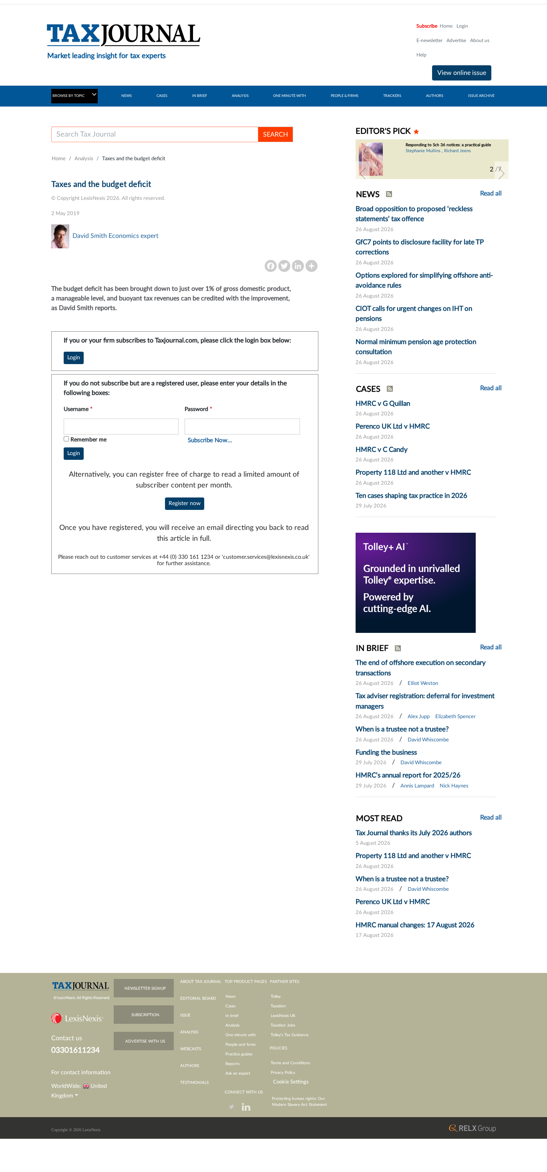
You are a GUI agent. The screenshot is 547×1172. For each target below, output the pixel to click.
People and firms (240, 1045)
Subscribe (426, 26)
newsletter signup (145, 989)
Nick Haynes (454, 786)
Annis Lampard (417, 786)
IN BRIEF (199, 96)
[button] (363, 173)
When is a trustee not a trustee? (402, 729)
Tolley (276, 997)
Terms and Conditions (290, 1063)
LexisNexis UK (283, 1016)
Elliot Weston (423, 683)
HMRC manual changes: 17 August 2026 (415, 925)
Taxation (278, 1006)
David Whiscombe (428, 740)
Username (78, 409)
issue (185, 1015)
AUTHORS (434, 96)
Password (198, 409)
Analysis (83, 158)
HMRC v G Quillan (383, 403)
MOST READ (379, 819)
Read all (491, 193)
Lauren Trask (418, 162)
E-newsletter (429, 40)
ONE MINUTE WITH (289, 96)
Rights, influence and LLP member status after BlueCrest (447, 147)
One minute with (240, 1035)
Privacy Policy (283, 1073)
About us (479, 40)
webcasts (190, 1049)
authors (189, 1066)
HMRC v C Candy (382, 449)
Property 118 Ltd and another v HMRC (413, 472)
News (230, 997)
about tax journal (200, 982)
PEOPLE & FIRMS (344, 96)
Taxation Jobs (283, 1025)
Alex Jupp (419, 716)
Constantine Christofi (426, 155)
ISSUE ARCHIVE (481, 96)
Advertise (456, 40)
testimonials (194, 1083)
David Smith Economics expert (115, 236)
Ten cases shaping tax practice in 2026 (411, 495)
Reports (232, 1064)
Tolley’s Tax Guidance (289, 1035)
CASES (162, 96)
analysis (189, 1032)
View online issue (461, 73)
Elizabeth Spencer (455, 716)
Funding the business (386, 752)
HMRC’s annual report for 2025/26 (408, 775)
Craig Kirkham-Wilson (471, 155)
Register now (185, 503)
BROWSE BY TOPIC (68, 96)
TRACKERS (392, 96)
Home (446, 26)
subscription (145, 1015)
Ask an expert (237, 1073)
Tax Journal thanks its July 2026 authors (414, 833)
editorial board (198, 999)
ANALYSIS (240, 96)
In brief (232, 1016)
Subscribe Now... (210, 440)
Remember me (88, 440)
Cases (230, 1006)
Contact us (66, 1038)
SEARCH (275, 134)
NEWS (126, 96)
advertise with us (145, 1041)
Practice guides (238, 1054)
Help (421, 54)
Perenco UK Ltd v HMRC (393, 426)
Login (462, 26)
